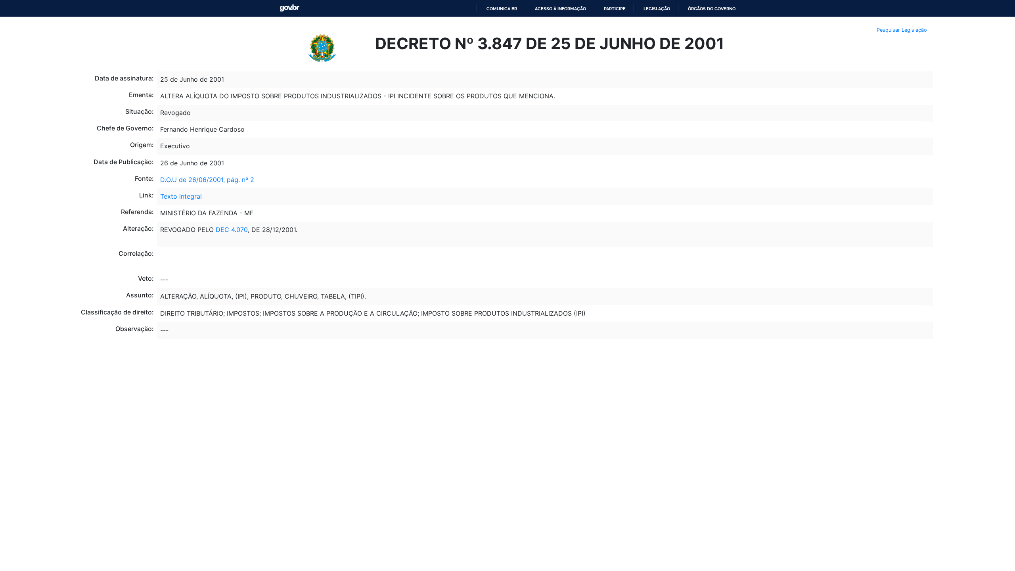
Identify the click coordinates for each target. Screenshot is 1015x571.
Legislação (656, 8)
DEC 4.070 (232, 230)
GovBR (289, 8)
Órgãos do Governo (711, 8)
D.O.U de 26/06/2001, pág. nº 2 (207, 180)
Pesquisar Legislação (902, 30)
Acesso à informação (560, 8)
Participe (615, 8)
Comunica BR (501, 8)
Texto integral (181, 196)
